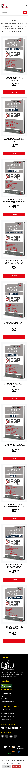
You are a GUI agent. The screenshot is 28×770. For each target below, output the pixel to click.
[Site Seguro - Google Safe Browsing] (9, 747)
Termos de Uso (4, 698)
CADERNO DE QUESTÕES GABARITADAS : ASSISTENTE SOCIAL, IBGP (14, 78)
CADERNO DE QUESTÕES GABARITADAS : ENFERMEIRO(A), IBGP (14, 384)
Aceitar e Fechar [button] (16, 766)
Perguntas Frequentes (6, 693)
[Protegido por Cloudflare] (11, 752)
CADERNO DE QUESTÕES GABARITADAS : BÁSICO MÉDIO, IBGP (14, 140)
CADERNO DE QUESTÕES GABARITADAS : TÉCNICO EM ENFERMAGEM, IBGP (14, 627)
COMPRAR (14, 92)
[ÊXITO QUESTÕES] (5, 5)
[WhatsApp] (15, 736)
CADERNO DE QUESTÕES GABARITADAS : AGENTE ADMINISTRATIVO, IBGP (14, 566)
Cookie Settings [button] (6, 766)
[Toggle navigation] (26, 5)
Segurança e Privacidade (6, 696)
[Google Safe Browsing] (20, 747)
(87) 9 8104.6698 (6, 710)
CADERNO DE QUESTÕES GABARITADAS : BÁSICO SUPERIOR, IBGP (14, 201)
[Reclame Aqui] (19, 752)
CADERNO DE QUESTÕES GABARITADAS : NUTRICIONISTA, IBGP (14, 323)
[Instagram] (6, 736)
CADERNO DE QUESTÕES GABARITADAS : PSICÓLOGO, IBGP (14, 445)
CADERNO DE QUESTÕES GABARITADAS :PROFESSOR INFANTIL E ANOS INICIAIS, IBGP (14, 262)
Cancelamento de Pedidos (7, 701)
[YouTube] (11, 736)
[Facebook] (2, 736)
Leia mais (17, 763)
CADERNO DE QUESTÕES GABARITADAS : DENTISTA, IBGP (14, 505)
